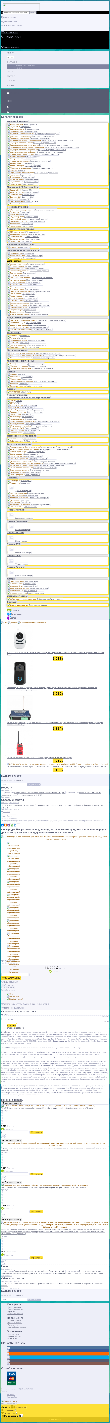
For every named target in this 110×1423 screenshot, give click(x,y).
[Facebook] (8, 1351)
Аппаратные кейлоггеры (20, 244)
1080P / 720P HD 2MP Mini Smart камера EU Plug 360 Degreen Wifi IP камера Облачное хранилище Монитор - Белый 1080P (55, 653)
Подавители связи (17, 395)
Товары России (15, 532)
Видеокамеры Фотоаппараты (23, 250)
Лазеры (11, 578)
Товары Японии (15, 567)
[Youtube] (8, 1361)
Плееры (11, 389)
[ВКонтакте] (2, 825)
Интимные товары (17, 596)
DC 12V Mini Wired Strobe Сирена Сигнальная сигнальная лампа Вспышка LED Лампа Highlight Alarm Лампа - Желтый (56, 766)
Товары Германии (17, 521)
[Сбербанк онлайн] (15, 999)
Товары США (14, 555)
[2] (5, 963)
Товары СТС (13, 544)
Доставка (11, 76)
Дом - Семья (14, 260)
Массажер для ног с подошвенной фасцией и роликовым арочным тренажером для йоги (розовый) (43, 1187)
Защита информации (19, 317)
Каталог (10, 57)
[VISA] (10, 994)
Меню (9, 101)
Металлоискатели (17, 350)
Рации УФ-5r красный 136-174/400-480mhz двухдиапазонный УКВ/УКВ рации (39, 757)
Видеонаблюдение (17, 121)
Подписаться (34, 784)
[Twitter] (8, 1357)
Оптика (11, 371)
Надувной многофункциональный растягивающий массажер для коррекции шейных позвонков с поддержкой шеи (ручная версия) (53, 1149)
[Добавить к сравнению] (3, 1135)
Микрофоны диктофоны (20, 360)
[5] (14, 963)
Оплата (10, 71)
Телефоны (12, 477)
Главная (10, 53)
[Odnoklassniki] (8, 1354)
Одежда (11, 602)
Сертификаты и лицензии (24, 66)
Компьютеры (14, 332)
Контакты (11, 85)
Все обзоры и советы (10, 802)
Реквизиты (17, 68)
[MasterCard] (13, 996)
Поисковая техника (17, 206)
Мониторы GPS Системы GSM (22, 187)
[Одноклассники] (5, 825)
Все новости (6, 790)
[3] (8, 963)
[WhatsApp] (12, 825)
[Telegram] (15, 825)
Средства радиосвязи (19, 444)
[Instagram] (8, 1364)
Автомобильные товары (20, 229)
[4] (11, 963)
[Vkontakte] (8, 1348)
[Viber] (8, 825)
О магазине (12, 62)
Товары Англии (15, 509)
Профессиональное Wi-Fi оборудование (28, 397)
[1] (3, 963)
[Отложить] (3, 1137)
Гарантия (11, 81)
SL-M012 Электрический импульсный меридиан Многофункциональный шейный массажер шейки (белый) (47, 1108)
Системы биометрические (21, 435)
